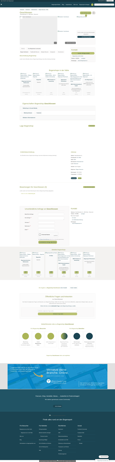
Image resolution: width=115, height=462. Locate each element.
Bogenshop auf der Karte (77, 56)
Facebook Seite (81, 432)
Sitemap (60, 450)
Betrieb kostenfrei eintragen (45, 432)
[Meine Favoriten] (92, 4)
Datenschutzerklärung (44, 239)
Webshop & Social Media (29, 108)
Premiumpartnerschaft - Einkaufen (92, 71)
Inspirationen (69, 4)
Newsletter (80, 436)
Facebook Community (82, 429)
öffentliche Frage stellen (58, 313)
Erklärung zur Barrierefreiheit (64, 443)
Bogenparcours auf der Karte (26, 429)
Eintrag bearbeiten (43, 429)
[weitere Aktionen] (93, 12)
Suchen (113, 5)
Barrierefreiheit (104, 456)
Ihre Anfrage (28, 217)
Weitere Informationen (28, 117)
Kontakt (79, 178)
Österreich (76, 163)
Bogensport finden (56, 4)
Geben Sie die (28, 193)
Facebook (39, 112)
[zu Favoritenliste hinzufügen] (21, 18)
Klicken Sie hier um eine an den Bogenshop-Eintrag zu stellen (58, 306)
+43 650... (77, 58)
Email (26, 229)
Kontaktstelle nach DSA (63, 439)
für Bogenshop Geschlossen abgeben (25, 343)
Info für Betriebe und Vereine (45, 443)
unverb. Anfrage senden (86, 12)
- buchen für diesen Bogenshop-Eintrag (89, 344)
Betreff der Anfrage (29, 214)
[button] (38, 30)
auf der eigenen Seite (76, 343)
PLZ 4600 (79, 157)
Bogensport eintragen (84, 4)
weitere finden (38, 343)
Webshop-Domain (28, 112)
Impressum (60, 429)
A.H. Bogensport (88, 79)
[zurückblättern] (23, 30)
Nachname (27, 226)
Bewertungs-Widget (43, 439)
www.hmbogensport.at (82, 60)
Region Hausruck (79, 169)
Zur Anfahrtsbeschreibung (77, 219)
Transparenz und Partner (63, 446)
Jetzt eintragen (58, 406)
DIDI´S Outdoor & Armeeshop (51, 80)
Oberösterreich (80, 161)
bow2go (51, 255)
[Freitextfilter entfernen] (110, 4)
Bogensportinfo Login (102, 0)
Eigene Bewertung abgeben (89, 187)
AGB (59, 432)
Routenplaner (92, 125)
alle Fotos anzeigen (71, 42)
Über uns (75, 4)
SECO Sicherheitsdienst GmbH (76, 85)
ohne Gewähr (63, 287)
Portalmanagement (62, 453)
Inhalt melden (73, 287)
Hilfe (40, 450)
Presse (79, 439)
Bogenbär (39, 79)
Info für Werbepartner (43, 446)
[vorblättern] (54, 30)
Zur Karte (74, 217)
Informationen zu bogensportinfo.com (27, 443)
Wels (75, 159)
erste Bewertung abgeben (86, 36)
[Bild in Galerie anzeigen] (67, 23)
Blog (63, 4)
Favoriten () (102, 460)
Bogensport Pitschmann (63, 80)
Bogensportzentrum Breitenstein (26, 82)
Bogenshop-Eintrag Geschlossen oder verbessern (64, 344)
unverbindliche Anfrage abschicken (47, 242)
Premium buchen (44, 436)
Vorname (27, 222)
